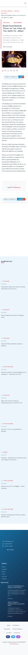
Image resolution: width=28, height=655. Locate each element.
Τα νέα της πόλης (8, 366)
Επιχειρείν (4, 578)
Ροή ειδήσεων (16, 625)
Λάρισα (5, 452)
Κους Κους (4, 13)
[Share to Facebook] (5, 70)
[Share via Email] (14, 70)
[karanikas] (14, 238)
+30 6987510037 (8, 543)
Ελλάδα (3, 571)
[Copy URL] (17, 70)
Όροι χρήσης (7, 629)
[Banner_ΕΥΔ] (14, 177)
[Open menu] (25, 3)
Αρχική (8, 625)
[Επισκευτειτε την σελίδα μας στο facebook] (8, 636)
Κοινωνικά (6, 281)
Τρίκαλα (16, 11)
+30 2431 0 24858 (8, 546)
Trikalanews (17, 187)
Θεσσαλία (4, 569)
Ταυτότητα (8, 632)
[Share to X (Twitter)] (8, 70)
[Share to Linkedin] (11, 70)
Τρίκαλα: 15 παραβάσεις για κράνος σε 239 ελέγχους (16, 586)
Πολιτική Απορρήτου (17, 629)
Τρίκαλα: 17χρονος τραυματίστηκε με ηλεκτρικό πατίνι (16, 603)
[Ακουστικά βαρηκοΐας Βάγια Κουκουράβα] (14, 217)
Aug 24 (10, 598)
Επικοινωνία (17, 632)
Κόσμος (4, 574)
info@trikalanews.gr (9, 541)
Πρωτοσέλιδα (18, 22)
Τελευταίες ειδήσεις (7, 11)
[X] (13, 636)
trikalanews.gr (15, 644)
